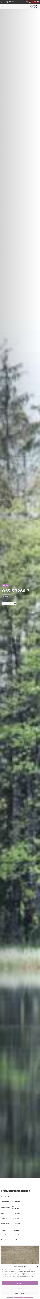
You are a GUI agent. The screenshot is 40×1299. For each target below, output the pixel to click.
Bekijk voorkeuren (20, 1293)
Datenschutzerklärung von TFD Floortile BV (23, 1297)
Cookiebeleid (10, 1297)
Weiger (20, 1288)
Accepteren (20, 1283)
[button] (37, 1266)
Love (6, 585)
